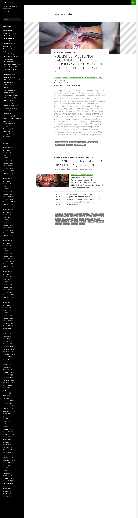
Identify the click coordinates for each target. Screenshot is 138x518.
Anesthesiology (7, 30)
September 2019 (8, 354)
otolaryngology (62, 221)
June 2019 (6, 362)
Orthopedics (59, 52)
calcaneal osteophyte (78, 142)
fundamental (99, 216)
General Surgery (9, 67)
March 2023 (6, 253)
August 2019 (7, 357)
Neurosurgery (8, 82)
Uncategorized (7, 134)
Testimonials (7, 131)
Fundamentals (60, 157)
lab (76, 218)
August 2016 (7, 439)
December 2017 (8, 403)
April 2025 (6, 189)
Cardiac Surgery (8, 59)
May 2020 (6, 336)
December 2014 (8, 483)
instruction (68, 218)
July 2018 (6, 388)
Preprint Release (86, 157)
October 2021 (7, 297)
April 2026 (6, 158)
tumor (74, 224)
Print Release (70, 52)
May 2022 (6, 279)
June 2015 (6, 468)
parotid (74, 221)
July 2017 (6, 416)
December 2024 (8, 199)
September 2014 (8, 486)
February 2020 (7, 344)
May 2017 (6, 421)
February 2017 (7, 429)
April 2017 (6, 424)
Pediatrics (7, 100)
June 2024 (6, 215)
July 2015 (6, 465)
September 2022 (8, 269)
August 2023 (7, 240)
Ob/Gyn (6, 85)
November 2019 (8, 349)
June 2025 (6, 184)
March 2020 (6, 341)
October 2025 (7, 173)
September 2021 (8, 300)
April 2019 (6, 367)
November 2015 (8, 455)
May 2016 (6, 444)
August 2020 (7, 328)
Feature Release (9, 36)
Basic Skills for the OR (10, 56)
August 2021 (7, 302)
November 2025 (8, 171)
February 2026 (7, 163)
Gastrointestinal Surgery (11, 64)
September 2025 (8, 176)
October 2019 (7, 351)
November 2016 (8, 434)
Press (5, 126)
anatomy (59, 213)
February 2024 (7, 225)
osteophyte (93, 142)
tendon (69, 144)
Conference (6, 49)
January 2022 (7, 289)
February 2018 (7, 401)
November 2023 (8, 233)
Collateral (6, 46)
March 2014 (6, 496)
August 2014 (7, 488)
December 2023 (8, 230)
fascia (89, 216)
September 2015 (8, 460)
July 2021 (6, 305)
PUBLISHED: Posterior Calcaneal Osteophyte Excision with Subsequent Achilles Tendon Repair (79, 62)
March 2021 (6, 315)
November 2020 (8, 323)
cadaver (78, 213)
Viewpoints (6, 136)
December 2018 (8, 377)
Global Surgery (8, 74)
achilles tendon (61, 142)
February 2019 (7, 372)
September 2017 (8, 411)
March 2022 (6, 284)
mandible (89, 218)
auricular (68, 213)
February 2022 (7, 287)
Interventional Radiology (11, 80)
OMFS (6, 87)
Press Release (8, 41)
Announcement (7, 33)
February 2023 (7, 256)
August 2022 (7, 271)
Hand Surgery (8, 77)
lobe (81, 218)
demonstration (98, 213)
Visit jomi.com (7, 12)
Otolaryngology (73, 157)
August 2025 (7, 178)
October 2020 (7, 326)
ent (67, 216)
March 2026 (6, 160)
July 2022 (6, 274)
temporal (100, 221)
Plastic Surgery (8, 103)
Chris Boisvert (75, 72)
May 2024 (6, 217)
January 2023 (7, 258)
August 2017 (7, 413)
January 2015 (7, 481)
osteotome (60, 144)
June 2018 (6, 390)
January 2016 (7, 452)
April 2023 (6, 251)
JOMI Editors (72, 169)
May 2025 (6, 186)
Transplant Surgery (10, 72)
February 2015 (7, 478)
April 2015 (6, 473)
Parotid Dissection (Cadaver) (82, 175)
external (74, 216)
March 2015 (6, 475)
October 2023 (7, 235)
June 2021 (6, 308)
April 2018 (6, 395)
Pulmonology (7, 129)
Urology (6, 113)
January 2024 (7, 227)
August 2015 (7, 463)
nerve (97, 218)
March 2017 (6, 426)
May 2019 (6, 364)
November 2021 (8, 295)
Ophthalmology (8, 90)
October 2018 (7, 382)
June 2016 (6, 442)
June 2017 (6, 419)
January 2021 (7, 320)
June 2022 (6, 277)
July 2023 (6, 243)
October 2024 (7, 204)
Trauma (6, 111)
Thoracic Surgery (9, 108)
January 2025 (7, 196)
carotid (87, 213)
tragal (66, 224)
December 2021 (8, 292)
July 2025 (6, 181)
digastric (59, 216)
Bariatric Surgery (10, 69)
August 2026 (7, 147)
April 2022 (6, 282)
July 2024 (6, 212)
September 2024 (8, 207)
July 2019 (6, 359)
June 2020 (6, 333)
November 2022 (8, 264)
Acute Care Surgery (10, 54)
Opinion (5, 121)
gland (58, 218)
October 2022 (7, 266)
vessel (82, 224)
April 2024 (6, 220)
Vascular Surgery (9, 116)
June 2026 (6, 153)
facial (82, 216)
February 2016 (7, 450)
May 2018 (6, 393)
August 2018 (7, 385)
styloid (82, 221)
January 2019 (7, 375)
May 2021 (6, 310)
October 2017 (7, 408)
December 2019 (8, 346)
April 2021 (6, 313)
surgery (91, 221)
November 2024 (8, 202)
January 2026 (7, 165)
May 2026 (6, 155)
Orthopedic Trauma (11, 95)
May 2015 (6, 470)
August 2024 (7, 209)
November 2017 (8, 406)
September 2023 (8, 238)
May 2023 (6, 248)
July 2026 (6, 150)
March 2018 (6, 398)
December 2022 (8, 261)
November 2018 (8, 380)
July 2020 (6, 331)
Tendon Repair (80, 144)
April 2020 (6, 339)
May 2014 (6, 494)
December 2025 (8, 168)
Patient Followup (8, 123)
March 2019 (6, 370)
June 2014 (6, 491)
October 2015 (7, 457)
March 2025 (6, 191)
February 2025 (7, 194)
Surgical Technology (10, 105)
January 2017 (7, 432)
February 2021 (7, 318)
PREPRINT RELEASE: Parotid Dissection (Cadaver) (78, 163)
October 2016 (7, 437)
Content (5, 51)
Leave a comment (86, 169)
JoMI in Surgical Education (10, 118)
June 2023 (6, 246)
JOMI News (8, 2)
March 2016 (6, 447)
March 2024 (6, 222)
